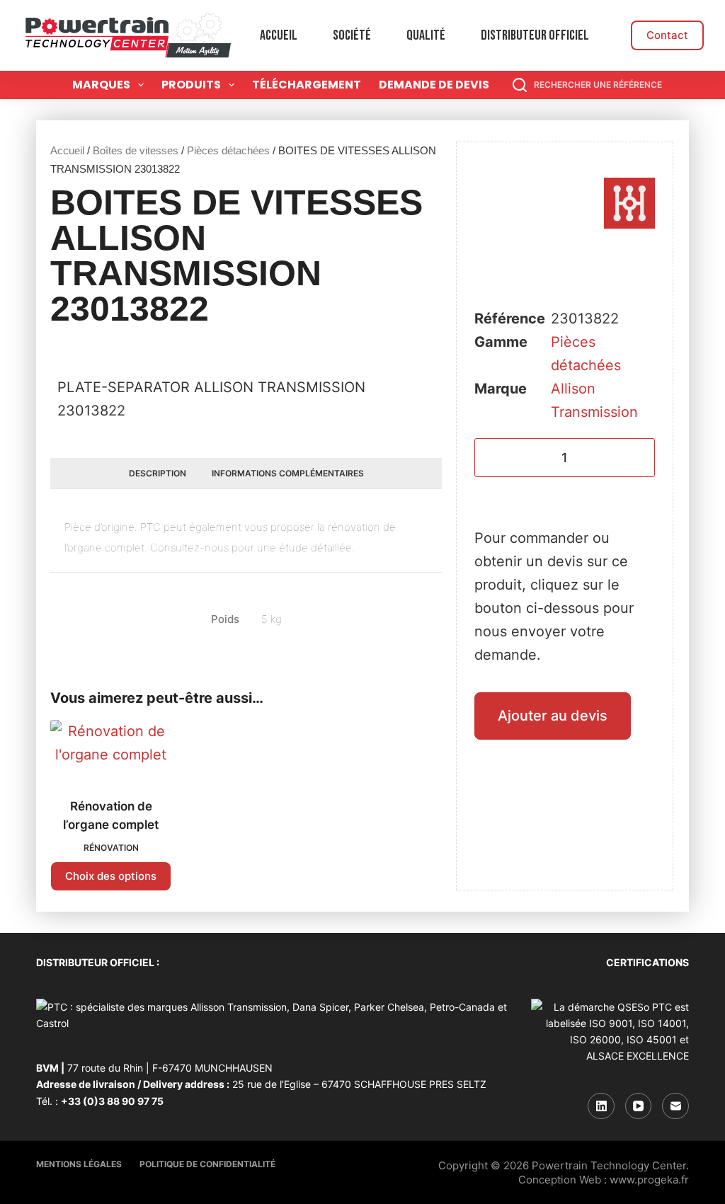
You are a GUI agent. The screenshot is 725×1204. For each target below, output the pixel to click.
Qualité (425, 35)
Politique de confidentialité (207, 1164)
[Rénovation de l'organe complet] (110, 750)
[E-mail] (675, 1106)
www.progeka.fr (649, 1179)
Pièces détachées (228, 150)
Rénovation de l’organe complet (111, 815)
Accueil (278, 35)
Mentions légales (79, 1164)
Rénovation (111, 847)
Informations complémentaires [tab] (288, 473)
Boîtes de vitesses (135, 150)
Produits (191, 84)
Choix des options (110, 876)
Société (352, 35)
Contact (667, 35)
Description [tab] (157, 473)
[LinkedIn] (601, 1106)
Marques (101, 84)
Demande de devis (434, 84)
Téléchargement (306, 84)
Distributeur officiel (535, 35)
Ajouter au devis (552, 715)
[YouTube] (638, 1106)
